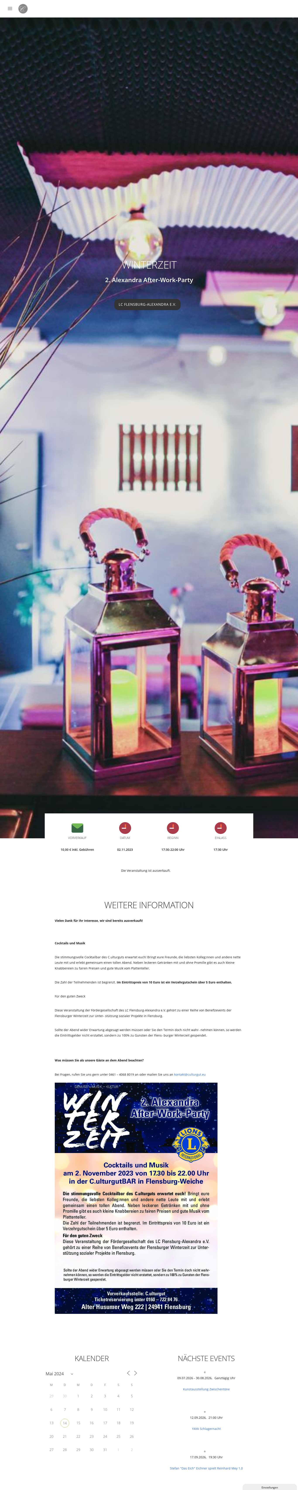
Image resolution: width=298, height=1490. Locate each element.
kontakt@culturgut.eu (190, 1074)
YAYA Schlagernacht (206, 1429)
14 (65, 1423)
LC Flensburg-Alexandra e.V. (147, 304)
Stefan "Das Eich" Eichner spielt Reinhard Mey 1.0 (206, 1468)
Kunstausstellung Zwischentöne (206, 1389)
